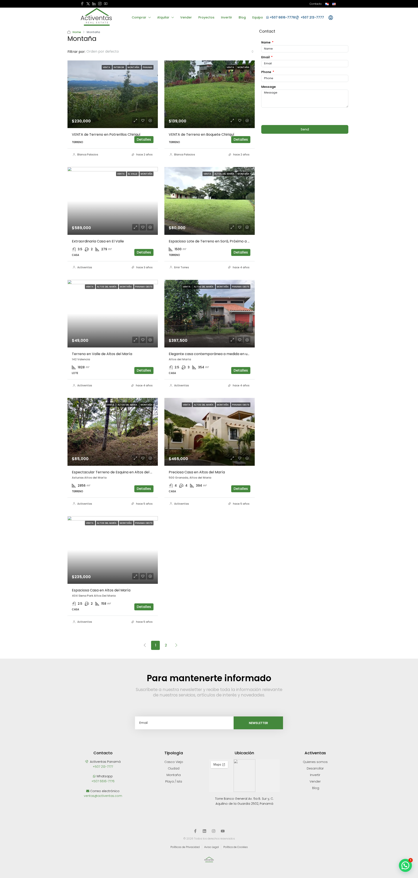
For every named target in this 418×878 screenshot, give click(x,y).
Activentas (84, 267)
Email (265, 57)
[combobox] (170, 51)
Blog (242, 17)
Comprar (139, 17)
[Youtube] (223, 831)
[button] (405, 865)
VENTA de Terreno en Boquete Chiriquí (201, 134)
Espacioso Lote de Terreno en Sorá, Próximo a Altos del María (221, 241)
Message (268, 87)
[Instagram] (214, 831)
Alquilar (163, 17)
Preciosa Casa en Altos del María (197, 472)
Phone (266, 72)
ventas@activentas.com (103, 796)
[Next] (176, 645)
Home (76, 32)
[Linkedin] (204, 831)
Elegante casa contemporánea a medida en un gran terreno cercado (228, 353)
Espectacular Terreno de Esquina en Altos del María (116, 472)
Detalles (144, 139)
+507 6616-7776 (282, 17)
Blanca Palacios (87, 154)
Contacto (316, 4)
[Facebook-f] (195, 831)
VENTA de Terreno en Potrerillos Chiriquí (106, 134)
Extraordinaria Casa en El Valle (98, 241)
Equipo (257, 17)
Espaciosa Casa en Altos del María (101, 590)
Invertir (226, 17)
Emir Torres (181, 267)
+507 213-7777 (312, 17)
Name (266, 42)
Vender (186, 17)
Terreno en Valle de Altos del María (102, 353)
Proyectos (206, 17)
